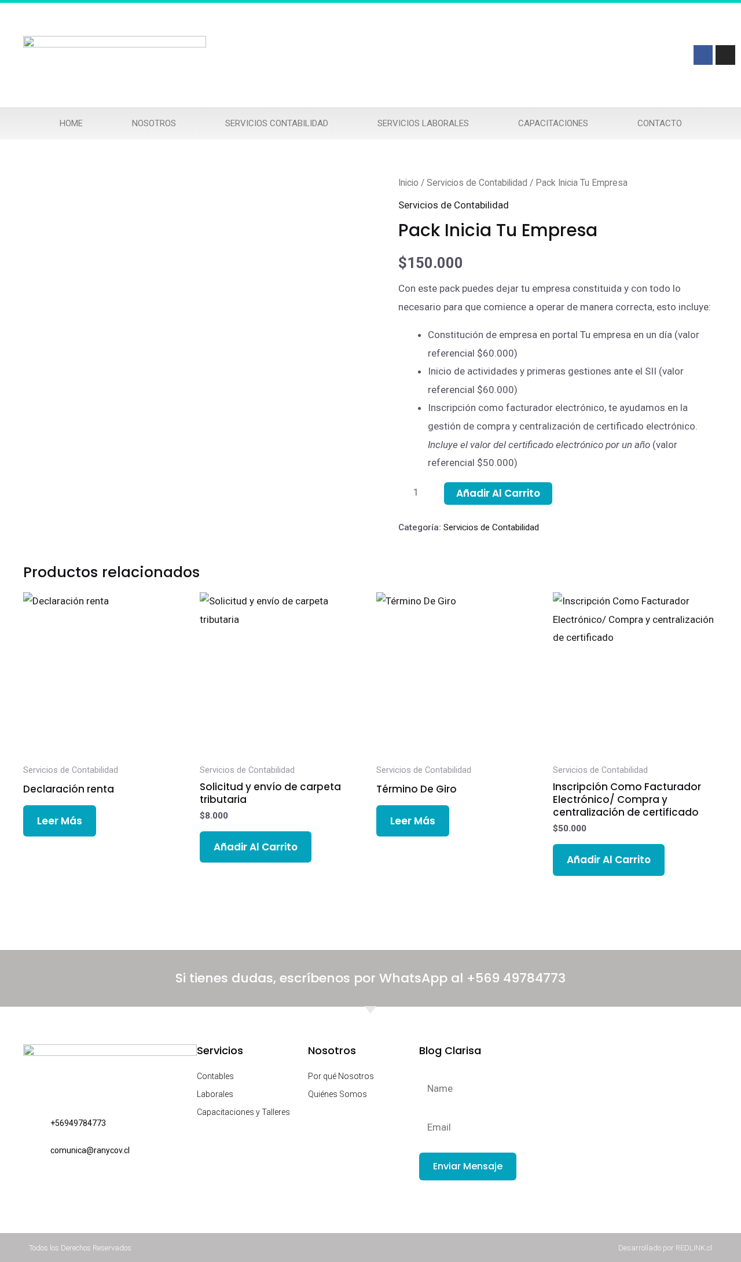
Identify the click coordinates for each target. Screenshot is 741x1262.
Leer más (59, 821)
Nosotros (154, 123)
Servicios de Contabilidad (477, 182)
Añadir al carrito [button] (256, 847)
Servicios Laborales (423, 123)
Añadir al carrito (498, 493)
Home (71, 123)
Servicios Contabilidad (276, 123)
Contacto (659, 123)
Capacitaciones (553, 123)
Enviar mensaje (467, 1166)
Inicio (408, 182)
